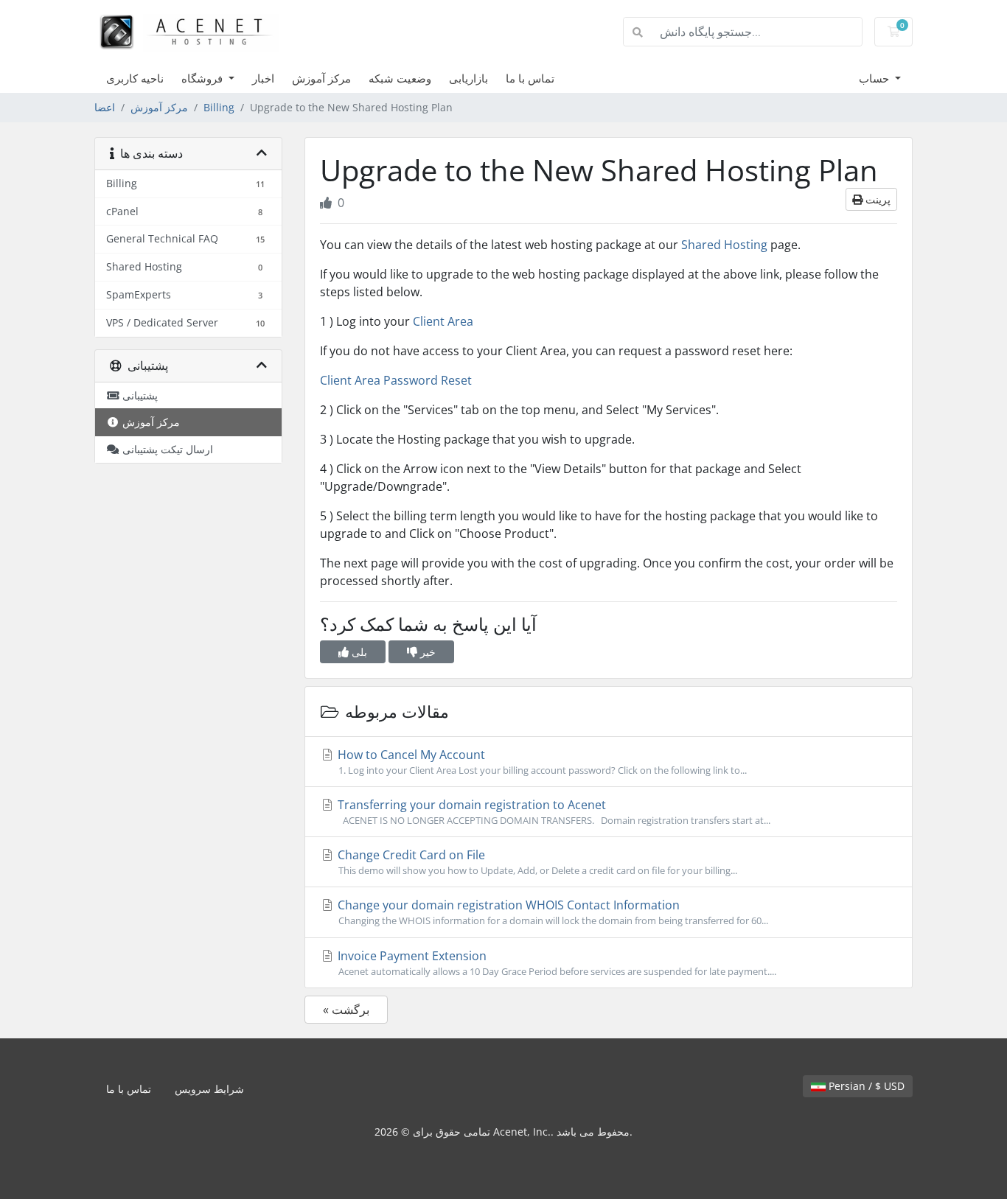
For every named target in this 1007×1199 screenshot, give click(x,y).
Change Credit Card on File (536, 862)
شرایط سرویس (209, 1089)
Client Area (443, 321)
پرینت (877, 199)
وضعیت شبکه (400, 78)
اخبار (263, 78)
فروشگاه (203, 78)
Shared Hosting (724, 245)
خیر (426, 652)
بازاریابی (468, 78)
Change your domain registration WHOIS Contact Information (551, 912)
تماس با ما (530, 78)
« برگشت (346, 1010)
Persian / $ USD (865, 1086)
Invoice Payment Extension (555, 963)
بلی (358, 652)
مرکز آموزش (321, 78)
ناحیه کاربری (135, 78)
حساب (875, 78)
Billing (218, 107)
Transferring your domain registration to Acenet (552, 812)
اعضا (104, 107)
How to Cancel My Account (541, 762)
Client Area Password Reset (396, 380)
